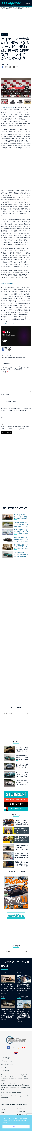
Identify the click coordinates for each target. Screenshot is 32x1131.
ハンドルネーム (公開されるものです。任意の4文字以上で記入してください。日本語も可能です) (16, 409)
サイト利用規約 (5, 1058)
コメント (4, 372)
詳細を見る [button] (5, 1122)
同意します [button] (16, 1127)
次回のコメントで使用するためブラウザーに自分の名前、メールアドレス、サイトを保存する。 (15, 427)
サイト (3, 417)
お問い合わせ (5, 1070)
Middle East (21, 1108)
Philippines (21, 1115)
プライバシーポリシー (7, 1061)
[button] (28, 88)
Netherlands (21, 1111)
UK (4, 1109)
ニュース (4, 34)
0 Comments (19, 66)
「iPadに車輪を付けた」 (8, 107)
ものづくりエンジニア (7, 323)
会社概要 (3, 1067)
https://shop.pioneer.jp (7, 283)
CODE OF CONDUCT (7, 1064)
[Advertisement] (16, 22)
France (5, 1113)
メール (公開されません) (8, 401)
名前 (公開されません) (7, 394)
